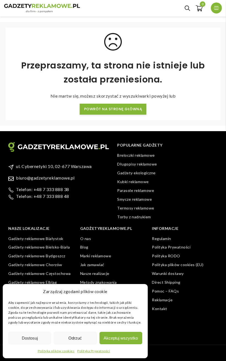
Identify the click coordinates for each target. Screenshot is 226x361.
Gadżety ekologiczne (136, 172)
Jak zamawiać (92, 264)
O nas (85, 238)
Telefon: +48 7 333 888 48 (42, 196)
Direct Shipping (166, 282)
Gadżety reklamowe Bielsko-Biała (39, 247)
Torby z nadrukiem (134, 216)
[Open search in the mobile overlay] (187, 8)
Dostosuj (30, 338)
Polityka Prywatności (93, 351)
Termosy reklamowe (135, 208)
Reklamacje (162, 299)
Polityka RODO (166, 255)
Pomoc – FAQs (165, 291)
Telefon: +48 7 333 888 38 (42, 189)
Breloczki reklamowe (136, 155)
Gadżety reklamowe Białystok (35, 238)
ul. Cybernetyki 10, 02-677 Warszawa (54, 166)
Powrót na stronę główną (113, 109)
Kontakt (159, 308)
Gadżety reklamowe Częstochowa (39, 273)
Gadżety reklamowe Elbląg (32, 282)
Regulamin (161, 238)
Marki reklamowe (95, 255)
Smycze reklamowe (134, 199)
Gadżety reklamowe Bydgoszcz (36, 255)
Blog (84, 247)
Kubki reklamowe (133, 181)
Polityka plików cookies (56, 351)
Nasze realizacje (94, 273)
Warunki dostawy (168, 273)
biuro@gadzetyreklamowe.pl (45, 177)
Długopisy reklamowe (137, 164)
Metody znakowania (98, 282)
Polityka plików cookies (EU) (177, 264)
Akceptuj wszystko (121, 338)
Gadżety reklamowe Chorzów (35, 264)
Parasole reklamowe (135, 190)
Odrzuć (75, 338)
